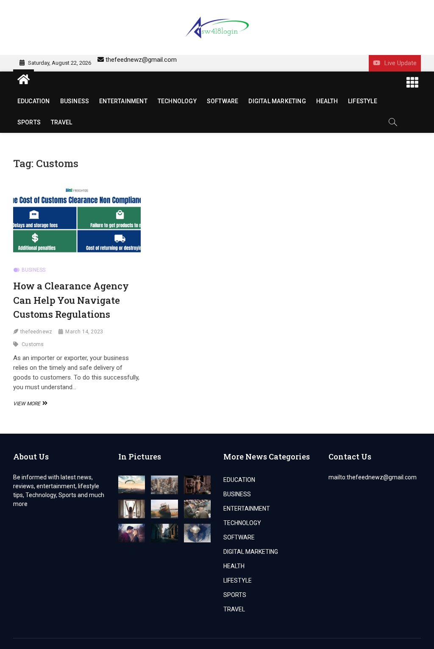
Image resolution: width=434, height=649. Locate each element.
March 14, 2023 (84, 332)
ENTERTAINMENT (123, 101)
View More (29, 403)
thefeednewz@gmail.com (141, 59)
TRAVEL (61, 122)
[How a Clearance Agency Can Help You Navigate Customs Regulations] (77, 222)
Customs (33, 344)
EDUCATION (33, 101)
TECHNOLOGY (177, 101)
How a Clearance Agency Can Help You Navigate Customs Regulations (71, 300)
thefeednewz (36, 332)
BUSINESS (74, 101)
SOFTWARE (223, 101)
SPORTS (29, 122)
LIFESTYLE (362, 101)
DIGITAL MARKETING (277, 101)
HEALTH (327, 101)
